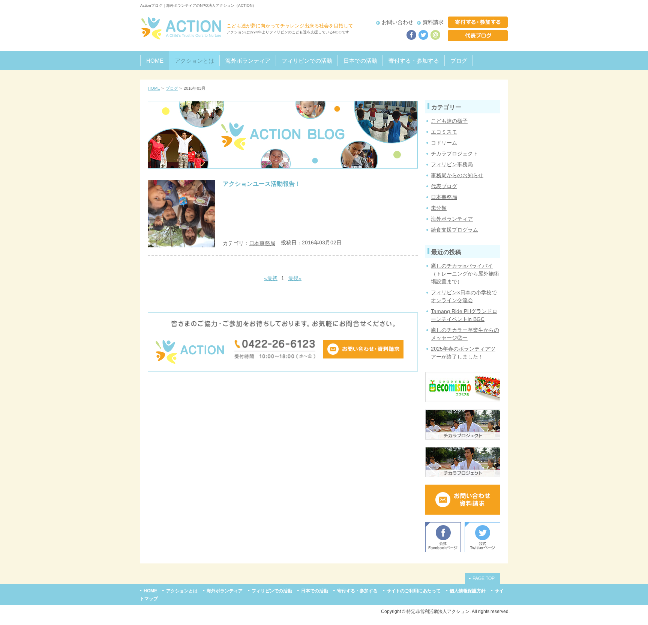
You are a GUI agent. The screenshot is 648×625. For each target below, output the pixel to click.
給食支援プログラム (454, 230)
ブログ (458, 60)
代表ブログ (444, 186)
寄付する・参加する (413, 60)
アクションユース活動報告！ (262, 183)
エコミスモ (444, 132)
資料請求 (433, 22)
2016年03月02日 (322, 242)
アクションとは (194, 60)
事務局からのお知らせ (457, 175)
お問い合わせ (397, 22)
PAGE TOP (483, 578)
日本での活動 (360, 60)
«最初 (271, 278)
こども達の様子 (449, 121)
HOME (155, 60)
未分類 (439, 208)
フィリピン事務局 (452, 164)
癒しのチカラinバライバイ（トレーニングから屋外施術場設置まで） (465, 274)
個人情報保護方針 (468, 590)
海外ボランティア (247, 60)
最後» (295, 278)
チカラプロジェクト (454, 154)
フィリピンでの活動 (307, 60)
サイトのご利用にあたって (414, 590)
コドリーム (444, 143)
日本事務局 (262, 243)
